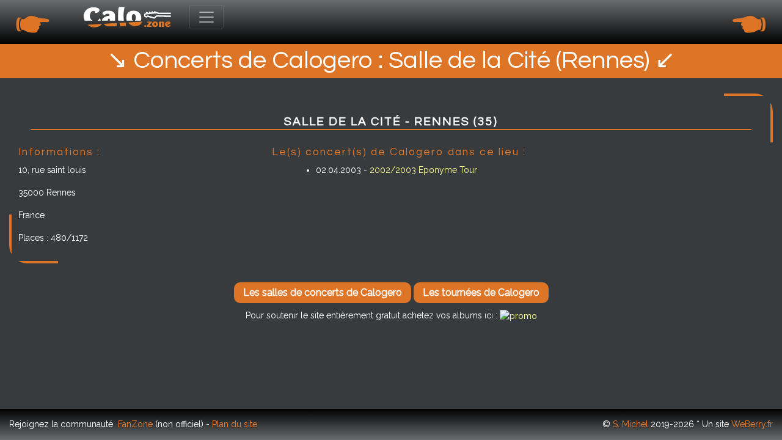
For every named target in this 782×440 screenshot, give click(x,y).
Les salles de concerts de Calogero (322, 292)
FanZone (135, 424)
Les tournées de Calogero (481, 292)
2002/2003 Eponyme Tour (423, 170)
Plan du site (234, 424)
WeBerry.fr (752, 424)
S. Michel (630, 424)
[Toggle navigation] (206, 17)
